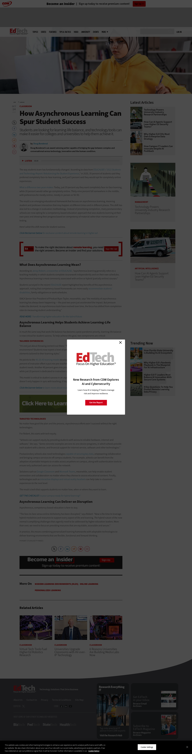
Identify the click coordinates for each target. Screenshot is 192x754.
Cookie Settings (147, 747)
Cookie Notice (93, 751)
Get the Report (96, 402)
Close (120, 342)
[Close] (187, 747)
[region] (96, 747)
